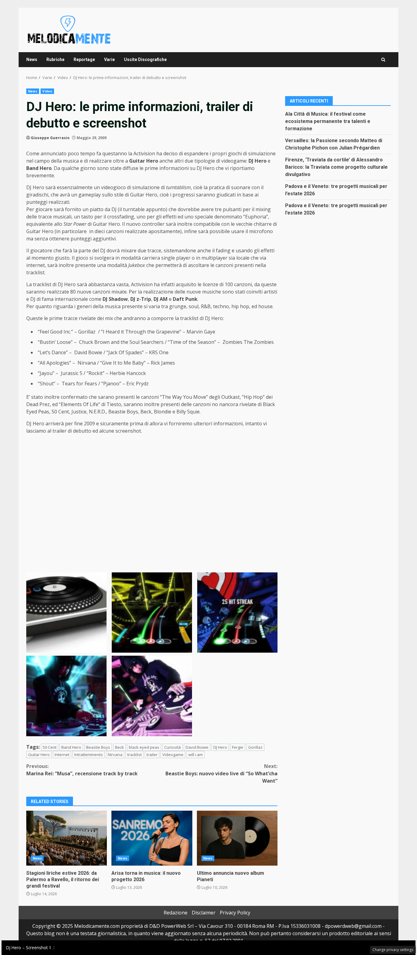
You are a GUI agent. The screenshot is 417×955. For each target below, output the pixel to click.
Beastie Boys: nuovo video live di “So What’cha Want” (221, 773)
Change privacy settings (392, 949)
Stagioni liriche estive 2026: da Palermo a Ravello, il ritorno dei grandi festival (66, 838)
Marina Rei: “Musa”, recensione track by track (82, 770)
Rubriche (55, 59)
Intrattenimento (88, 754)
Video (47, 91)
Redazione (175, 912)
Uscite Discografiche (145, 59)
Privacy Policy (235, 912)
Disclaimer (204, 912)
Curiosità (172, 747)
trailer (152, 754)
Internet (62, 754)
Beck (119, 747)
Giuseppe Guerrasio (50, 137)
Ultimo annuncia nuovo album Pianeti (237, 838)
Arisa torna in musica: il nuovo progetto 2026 (151, 838)
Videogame (172, 754)
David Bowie (197, 747)
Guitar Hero (39, 754)
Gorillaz (255, 747)
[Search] (383, 60)
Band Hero (71, 747)
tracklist (134, 754)
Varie (109, 59)
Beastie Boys (98, 747)
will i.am (195, 754)
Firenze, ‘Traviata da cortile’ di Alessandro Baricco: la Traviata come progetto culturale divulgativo (336, 167)
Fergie (237, 747)
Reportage (84, 59)
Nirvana (115, 754)
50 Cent (49, 747)
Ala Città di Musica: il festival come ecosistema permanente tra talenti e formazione (327, 121)
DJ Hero (220, 747)
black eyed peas (144, 747)
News (31, 59)
